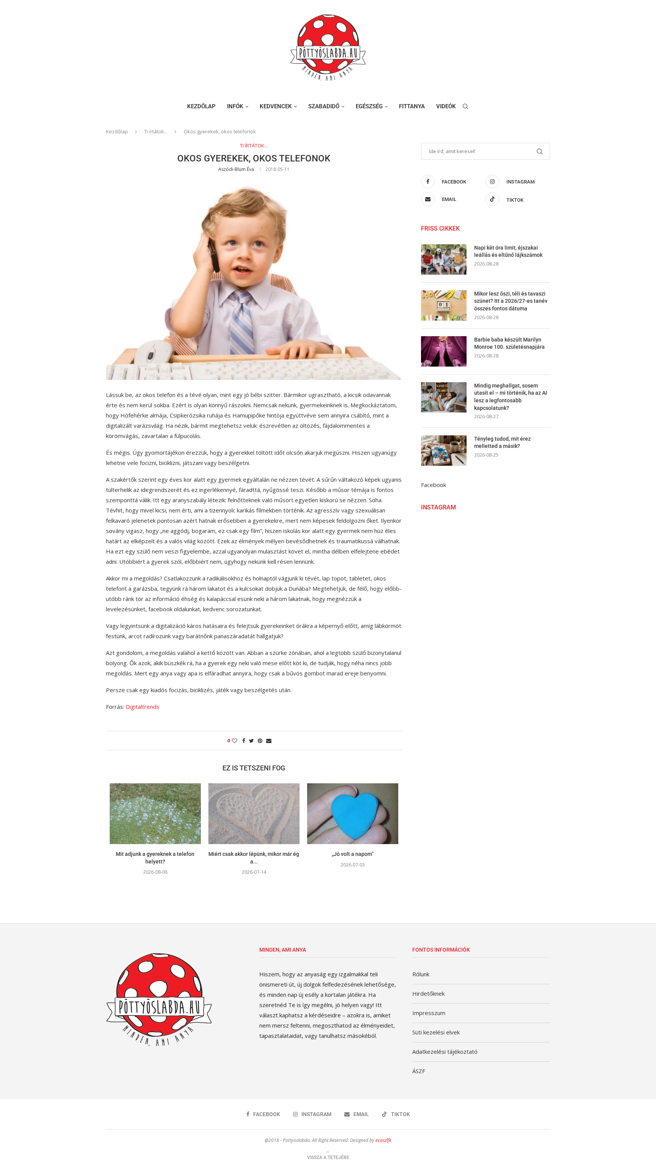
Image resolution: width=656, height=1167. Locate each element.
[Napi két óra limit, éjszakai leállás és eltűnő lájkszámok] (444, 259)
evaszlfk (383, 1140)
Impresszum (428, 1013)
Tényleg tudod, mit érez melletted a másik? (502, 442)
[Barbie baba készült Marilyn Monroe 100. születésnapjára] (444, 351)
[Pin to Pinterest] (260, 740)
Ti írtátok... (155, 131)
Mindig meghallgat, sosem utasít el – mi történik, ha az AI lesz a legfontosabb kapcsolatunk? (510, 397)
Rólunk (420, 974)
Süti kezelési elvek (436, 1032)
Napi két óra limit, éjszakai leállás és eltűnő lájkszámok (508, 251)
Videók (446, 106)
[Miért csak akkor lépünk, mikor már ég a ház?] (254, 813)
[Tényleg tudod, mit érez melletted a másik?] (444, 450)
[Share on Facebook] (243, 740)
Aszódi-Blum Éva (236, 169)
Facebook (433, 485)
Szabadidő (323, 106)
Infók (235, 106)
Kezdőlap (201, 106)
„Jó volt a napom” (353, 854)
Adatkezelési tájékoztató (445, 1051)
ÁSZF (418, 1071)
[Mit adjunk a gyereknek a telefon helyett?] (155, 813)
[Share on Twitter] (251, 740)
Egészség (369, 106)
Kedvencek (276, 106)
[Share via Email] (268, 740)
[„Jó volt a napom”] (352, 813)
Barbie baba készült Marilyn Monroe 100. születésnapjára (509, 343)
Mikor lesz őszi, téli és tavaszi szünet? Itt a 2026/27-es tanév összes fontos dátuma (510, 301)
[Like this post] (234, 740)
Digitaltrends (142, 706)
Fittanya (412, 106)
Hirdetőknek (428, 993)
